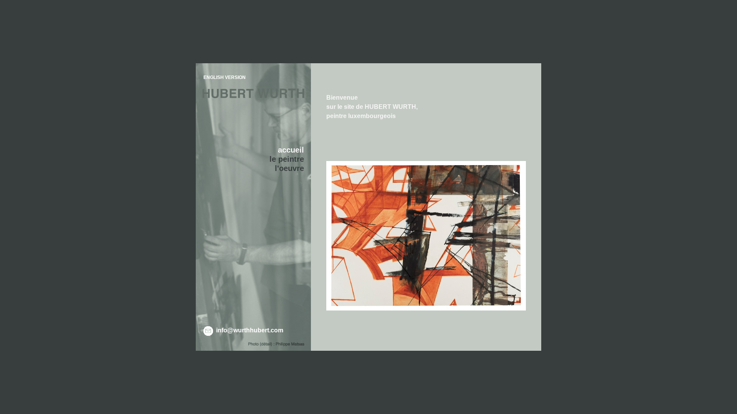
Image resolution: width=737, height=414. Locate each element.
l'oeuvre (289, 168)
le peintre (286, 159)
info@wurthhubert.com (249, 330)
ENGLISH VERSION (224, 77)
